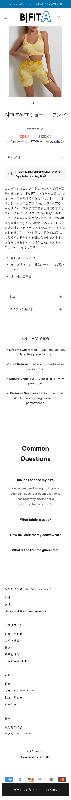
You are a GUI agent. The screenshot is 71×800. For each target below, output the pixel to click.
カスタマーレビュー (18, 734)
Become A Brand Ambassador (25, 611)
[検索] (59, 17)
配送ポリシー (13, 697)
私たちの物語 (13, 727)
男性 (8, 597)
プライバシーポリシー (19, 691)
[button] (35, 141)
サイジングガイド (21, 309)
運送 (8, 647)
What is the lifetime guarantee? (35, 550)
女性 (8, 604)
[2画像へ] (37, 103)
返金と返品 (12, 654)
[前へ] (26, 103)
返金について (13, 684)
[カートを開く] (65, 17)
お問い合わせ (13, 634)
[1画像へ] (33, 103)
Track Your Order (17, 661)
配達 (12, 296)
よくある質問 (13, 640)
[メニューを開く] (5, 17)
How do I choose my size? (35, 480)
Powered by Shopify (35, 757)
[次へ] (45, 103)
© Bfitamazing (35, 751)
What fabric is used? (35, 520)
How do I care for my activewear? (35, 535)
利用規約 (11, 704)
